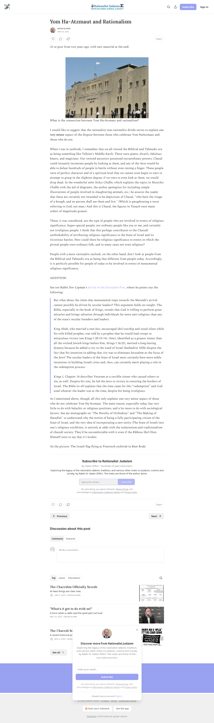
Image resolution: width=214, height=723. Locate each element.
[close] (137, 629)
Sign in (204, 6)
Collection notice (127, 700)
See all (56, 652)
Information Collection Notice (106, 687)
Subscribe (188, 6)
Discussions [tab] (74, 578)
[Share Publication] (175, 7)
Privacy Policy (130, 687)
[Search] (168, 7)
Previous (62, 516)
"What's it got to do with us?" (71, 609)
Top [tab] (53, 578)
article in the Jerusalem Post (106, 287)
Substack (91, 716)
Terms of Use (122, 684)
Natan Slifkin (63, 28)
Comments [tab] (57, 538)
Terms (114, 700)
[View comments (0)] (60, 39)
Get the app (122, 708)
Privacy (105, 700)
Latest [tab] (62, 578)
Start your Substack (99, 708)
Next (154, 516)
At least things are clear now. (65, 591)
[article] (107, 593)
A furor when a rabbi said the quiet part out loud (76, 613)
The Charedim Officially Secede (73, 587)
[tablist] (63, 539)
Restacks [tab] (70, 538)
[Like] (53, 39)
